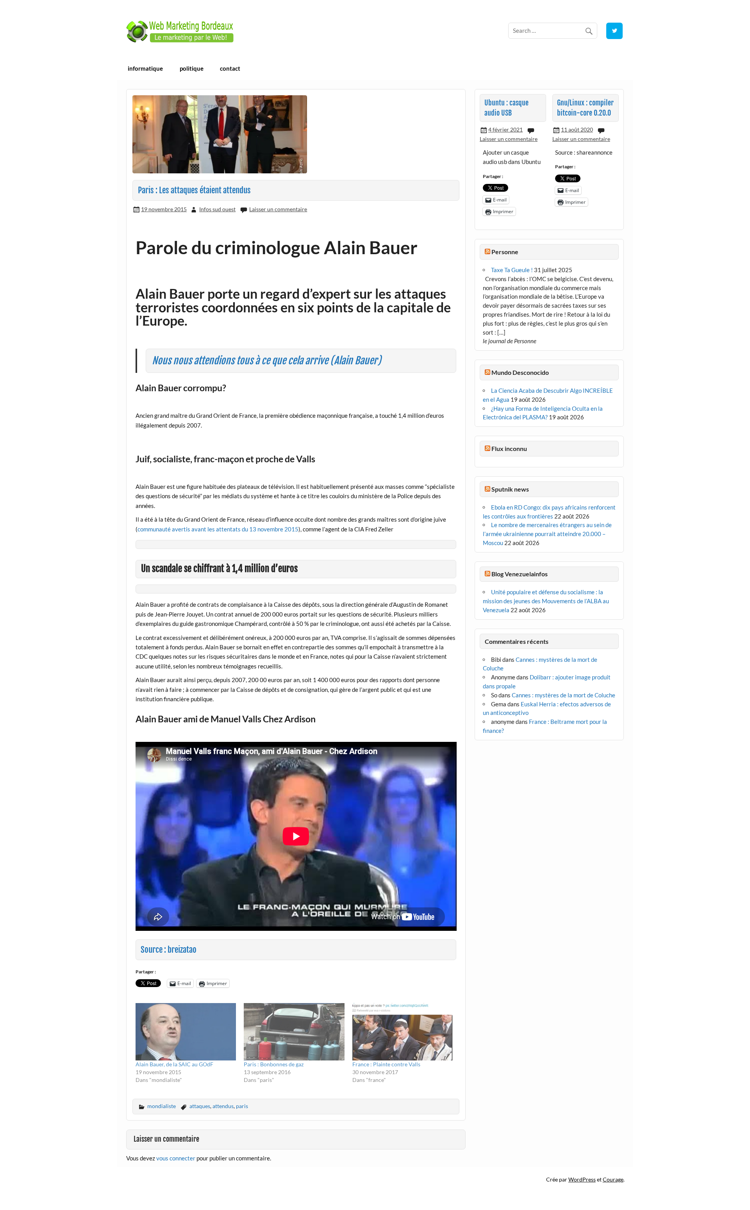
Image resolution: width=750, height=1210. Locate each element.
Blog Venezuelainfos (519, 573)
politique (192, 68)
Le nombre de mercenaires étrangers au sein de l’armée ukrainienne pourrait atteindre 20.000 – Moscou (547, 533)
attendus (223, 1106)
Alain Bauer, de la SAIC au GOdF (174, 1064)
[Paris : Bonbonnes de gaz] (294, 1031)
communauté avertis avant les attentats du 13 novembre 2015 (218, 529)
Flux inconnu (509, 448)
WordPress (582, 1179)
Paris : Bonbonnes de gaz (274, 1064)
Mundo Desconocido (520, 372)
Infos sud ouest (217, 209)
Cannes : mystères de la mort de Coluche (563, 695)
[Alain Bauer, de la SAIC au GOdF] (186, 1031)
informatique (145, 68)
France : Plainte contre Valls (386, 1064)
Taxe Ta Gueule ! (512, 269)
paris (242, 1106)
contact (230, 68)
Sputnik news (510, 489)
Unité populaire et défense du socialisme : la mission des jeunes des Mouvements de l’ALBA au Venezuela (546, 600)
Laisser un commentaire (278, 209)
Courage (613, 1179)
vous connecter (175, 1158)
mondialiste (161, 1106)
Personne (504, 251)
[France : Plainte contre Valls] (402, 1031)
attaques (199, 1106)
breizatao (182, 949)
